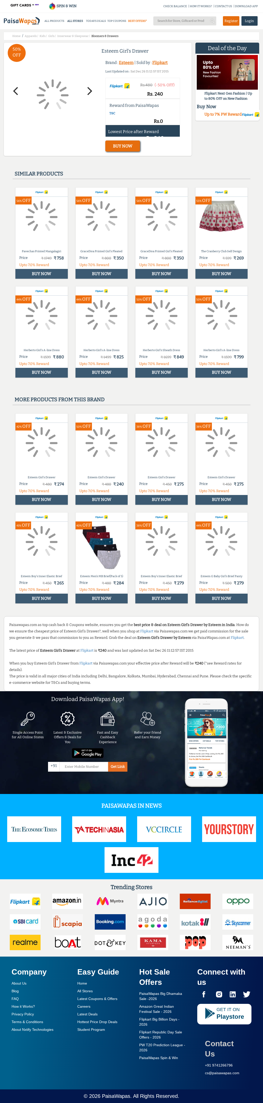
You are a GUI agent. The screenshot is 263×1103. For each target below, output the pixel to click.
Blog (15, 991)
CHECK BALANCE (175, 6)
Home (82, 983)
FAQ (15, 999)
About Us (19, 983)
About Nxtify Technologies (32, 1029)
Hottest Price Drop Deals (97, 1022)
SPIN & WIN (66, 6)
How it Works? (23, 1006)
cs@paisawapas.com (222, 1073)
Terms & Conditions (27, 1022)
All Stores (85, 991)
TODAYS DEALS (96, 21)
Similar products (39, 174)
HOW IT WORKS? (201, 6)
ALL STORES (75, 21)
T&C (112, 113)
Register (231, 21)
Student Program (91, 1029)
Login (249, 21)
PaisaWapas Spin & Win (158, 1058)
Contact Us (219, 1048)
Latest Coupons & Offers (97, 999)
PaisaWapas (116, 1096)
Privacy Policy (23, 1014)
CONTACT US (223, 6)
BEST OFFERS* (137, 21)
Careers (83, 1006)
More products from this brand (60, 399)
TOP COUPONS (116, 21)
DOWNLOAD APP (246, 6)
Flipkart (160, 62)
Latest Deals (87, 1014)
